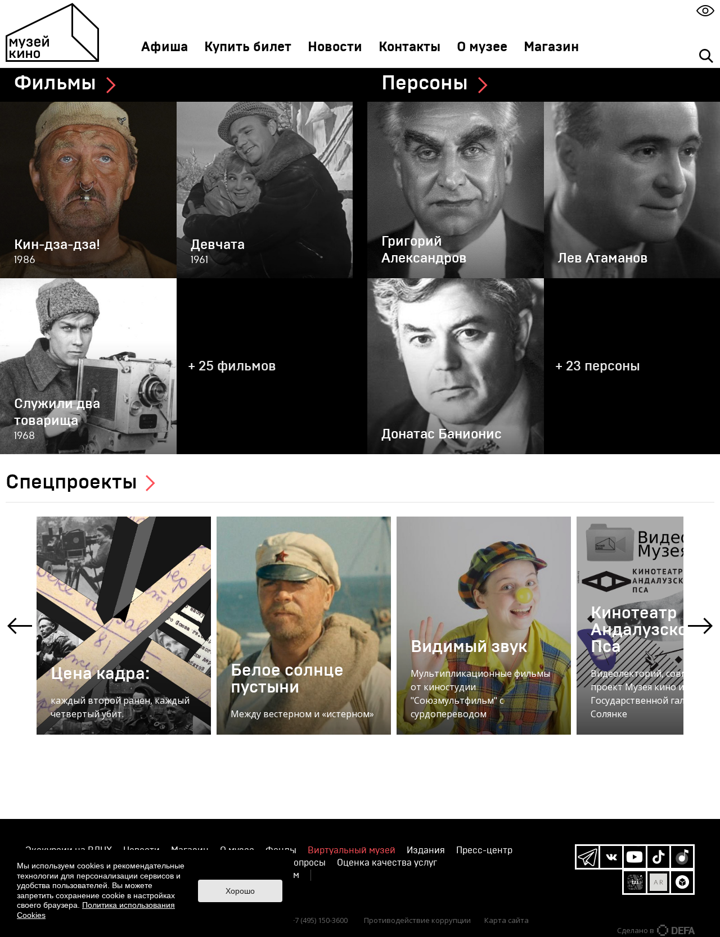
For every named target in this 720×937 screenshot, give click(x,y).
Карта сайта (506, 920)
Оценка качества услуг (387, 862)
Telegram (587, 857)
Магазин (551, 47)
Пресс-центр (484, 850)
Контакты (409, 47)
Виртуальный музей (351, 850)
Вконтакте (611, 857)
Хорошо (240, 890)
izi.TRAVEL (634, 882)
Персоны (424, 83)
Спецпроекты (71, 482)
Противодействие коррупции (417, 920)
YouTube (634, 857)
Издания (426, 850)
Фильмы (55, 83)
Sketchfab (682, 882)
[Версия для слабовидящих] (705, 10)
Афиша (164, 47)
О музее (482, 47)
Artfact (658, 882)
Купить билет (247, 47)
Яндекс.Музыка (682, 857)
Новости (335, 47)
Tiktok (658, 857)
